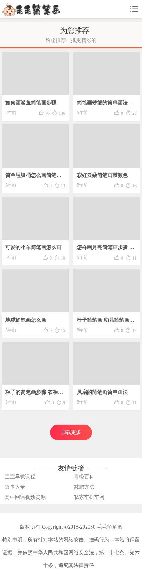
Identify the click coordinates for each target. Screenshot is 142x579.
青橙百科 (84, 476)
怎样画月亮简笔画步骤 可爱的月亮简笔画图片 (105, 249)
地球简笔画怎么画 (25, 320)
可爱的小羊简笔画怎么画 (33, 247)
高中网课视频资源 (25, 497)
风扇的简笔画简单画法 (102, 392)
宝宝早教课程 (20, 476)
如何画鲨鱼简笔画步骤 (30, 102)
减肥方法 (84, 487)
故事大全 (15, 487)
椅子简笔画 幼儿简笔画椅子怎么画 (105, 321)
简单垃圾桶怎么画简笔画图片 (33, 177)
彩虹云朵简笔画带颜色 (102, 175)
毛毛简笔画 (109, 527)
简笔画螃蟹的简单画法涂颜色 (105, 104)
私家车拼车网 (89, 497)
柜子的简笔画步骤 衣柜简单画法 (34, 394)
